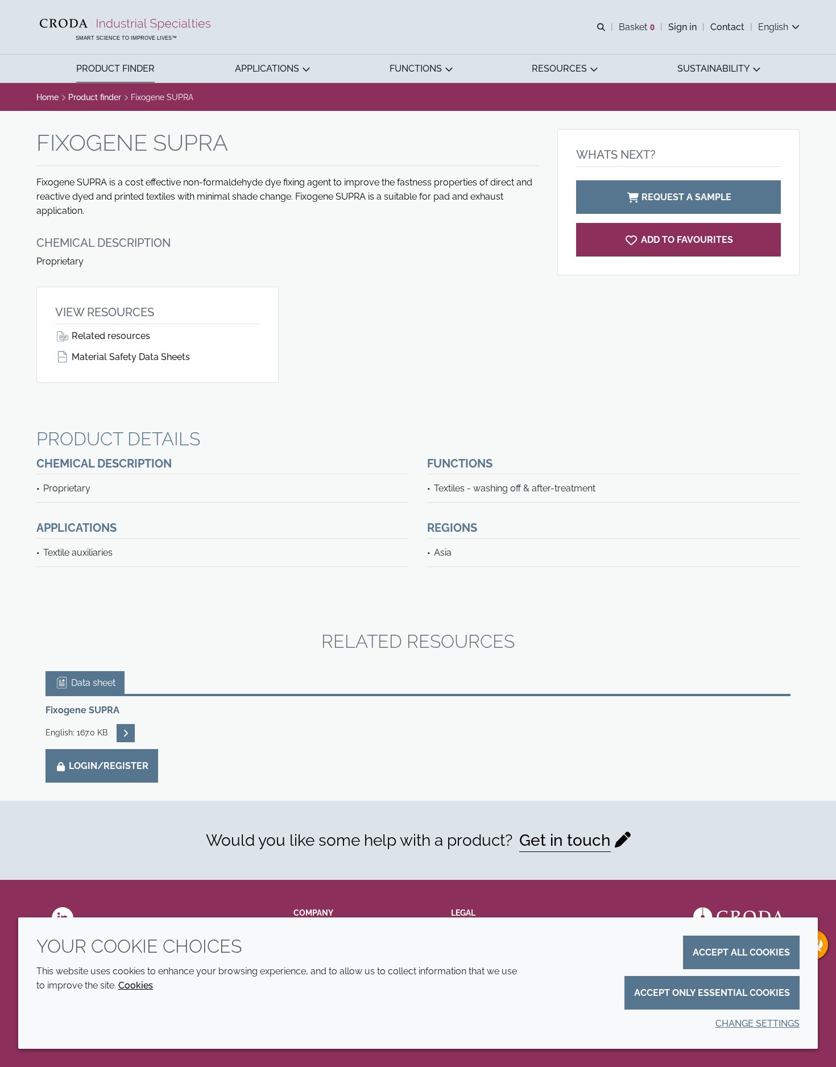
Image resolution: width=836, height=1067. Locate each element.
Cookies (135, 985)
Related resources (109, 335)
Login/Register (107, 765)
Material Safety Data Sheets (129, 356)
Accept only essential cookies (712, 992)
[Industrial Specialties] (126, 24)
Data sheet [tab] (92, 682)
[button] (115, 68)
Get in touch (565, 840)
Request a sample (686, 197)
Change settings (757, 1023)
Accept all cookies (741, 952)
